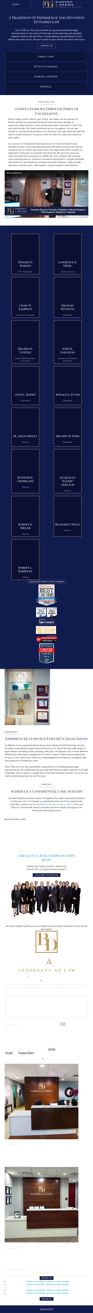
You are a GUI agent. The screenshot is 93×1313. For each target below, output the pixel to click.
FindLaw (84, 1274)
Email (37, 980)
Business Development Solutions (60, 1274)
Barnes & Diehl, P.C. (40, 1271)
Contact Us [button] (47, 45)
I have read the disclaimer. (26, 1059)
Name (9, 980)
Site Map (22, 1274)
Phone (64, 980)
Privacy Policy (26, 1052)
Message (10, 992)
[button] (15, 4)
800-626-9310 (46, 1309)
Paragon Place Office (16, 1268)
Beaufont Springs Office (17, 1165)
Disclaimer (11, 1023)
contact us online (64, 804)
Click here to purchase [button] (46, 875)
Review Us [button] (46, 1278)
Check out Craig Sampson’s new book (46, 857)
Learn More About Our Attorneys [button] (46, 581)
